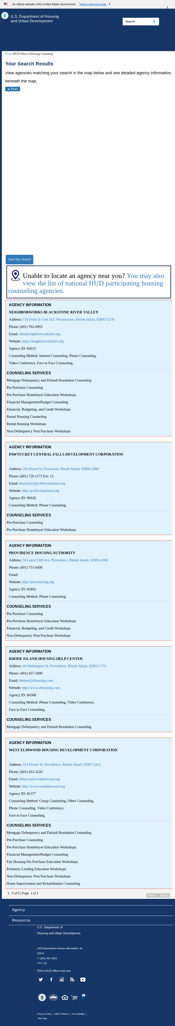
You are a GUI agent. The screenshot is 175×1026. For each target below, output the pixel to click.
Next (163, 895)
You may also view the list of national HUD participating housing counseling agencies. (86, 283)
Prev (152, 895)
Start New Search (19, 259)
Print (14, 89)
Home (8, 53)
